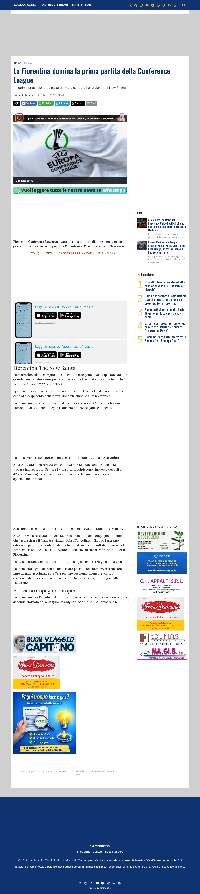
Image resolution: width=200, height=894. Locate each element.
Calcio (51, 5)
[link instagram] (141, 4)
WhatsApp (47, 103)
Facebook (30, 103)
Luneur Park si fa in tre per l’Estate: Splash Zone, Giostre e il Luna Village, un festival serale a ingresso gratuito (166, 247)
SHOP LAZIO (77, 5)
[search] (184, 4)
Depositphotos (114, 851)
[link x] (130, 4)
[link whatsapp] (158, 4)
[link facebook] (136, 4)
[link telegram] (152, 4)
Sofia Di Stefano (23, 95)
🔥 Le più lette (145, 274)
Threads (79, 103)
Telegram (63, 103)
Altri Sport (62, 5)
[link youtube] (147, 4)
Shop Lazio (83, 851)
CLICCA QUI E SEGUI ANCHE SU (70, 253)
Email (93, 103)
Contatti (89, 5)
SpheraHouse (105, 888)
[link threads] (175, 4)
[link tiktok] (164, 4)
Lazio (43, 5)
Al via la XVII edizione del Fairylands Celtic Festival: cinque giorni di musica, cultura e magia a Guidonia (167, 225)
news (139, 213)
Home (17, 62)
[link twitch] (169, 4)
